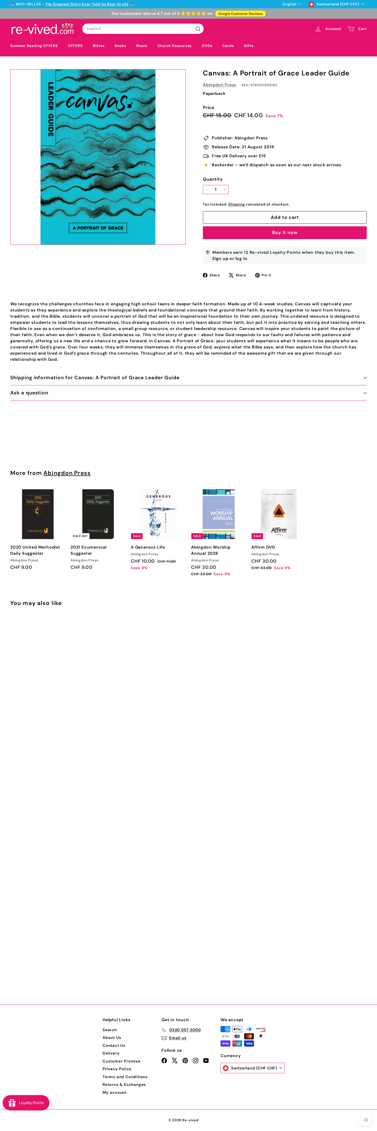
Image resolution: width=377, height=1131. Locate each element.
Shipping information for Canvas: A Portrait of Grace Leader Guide (95, 377)
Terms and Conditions (125, 1076)
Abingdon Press (219, 84)
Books (120, 45)
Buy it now (284, 232)
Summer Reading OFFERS (34, 45)
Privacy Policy (117, 1068)
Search (110, 1029)
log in (241, 258)
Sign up (220, 258)
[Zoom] (98, 157)
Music (141, 45)
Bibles (99, 45)
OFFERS (75, 45)
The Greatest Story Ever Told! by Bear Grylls (86, 4)
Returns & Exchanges (124, 1084)
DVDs (207, 45)
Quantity (213, 179)
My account (115, 1092)
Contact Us (114, 1045)
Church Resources (174, 45)
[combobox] (143, 28)
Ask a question (29, 392)
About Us (112, 1037)
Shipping (236, 204)
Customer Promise (122, 1061)
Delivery (111, 1053)
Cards (228, 45)
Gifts (248, 45)
